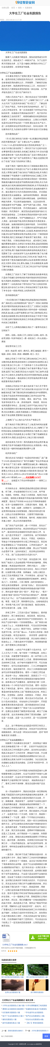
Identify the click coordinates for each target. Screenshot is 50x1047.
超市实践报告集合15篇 (11, 1023)
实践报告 (28, 8)
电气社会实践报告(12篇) (35, 1016)
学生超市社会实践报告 (34, 1012)
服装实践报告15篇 (9, 1019)
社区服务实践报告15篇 (11, 1012)
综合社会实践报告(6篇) (35, 1019)
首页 (13, 8)
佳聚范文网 (22, 1044)
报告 (20, 8)
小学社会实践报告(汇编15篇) (13, 1005)
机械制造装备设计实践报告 (36, 1009)
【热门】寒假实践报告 (34, 1023)
